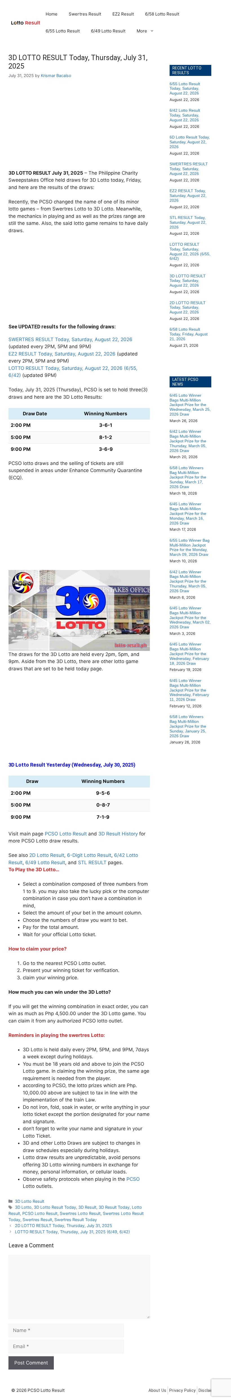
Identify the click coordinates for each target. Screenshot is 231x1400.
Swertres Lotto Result (80, 1213)
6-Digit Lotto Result (89, 855)
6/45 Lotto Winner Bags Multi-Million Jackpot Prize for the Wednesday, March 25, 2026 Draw (190, 404)
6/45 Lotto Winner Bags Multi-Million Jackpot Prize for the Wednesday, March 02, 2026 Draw (190, 617)
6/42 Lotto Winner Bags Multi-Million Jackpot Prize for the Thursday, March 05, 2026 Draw (188, 441)
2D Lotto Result (46, 855)
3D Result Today (114, 1207)
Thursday (68, 389)
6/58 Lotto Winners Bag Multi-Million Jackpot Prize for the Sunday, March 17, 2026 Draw (188, 477)
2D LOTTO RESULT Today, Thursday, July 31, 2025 (63, 1225)
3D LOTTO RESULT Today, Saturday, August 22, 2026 (188, 281)
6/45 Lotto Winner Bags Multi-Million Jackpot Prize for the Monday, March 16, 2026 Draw (188, 513)
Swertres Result (85, 14)
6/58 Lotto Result (162, 14)
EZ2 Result (123, 14)
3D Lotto (23, 1207)
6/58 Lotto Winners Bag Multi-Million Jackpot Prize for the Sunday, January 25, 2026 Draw (188, 726)
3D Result (87, 1207)
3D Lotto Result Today (55, 1207)
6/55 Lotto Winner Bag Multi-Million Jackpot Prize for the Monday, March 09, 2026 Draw (190, 547)
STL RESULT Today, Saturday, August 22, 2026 (188, 222)
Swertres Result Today (75, 1219)
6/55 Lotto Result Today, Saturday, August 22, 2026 (185, 89)
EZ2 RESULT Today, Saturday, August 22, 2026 (61, 354)
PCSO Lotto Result (66, 834)
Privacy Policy (182, 1390)
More (142, 31)
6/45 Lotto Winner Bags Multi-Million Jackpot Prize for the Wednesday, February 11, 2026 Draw (189, 690)
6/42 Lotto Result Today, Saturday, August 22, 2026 (185, 115)
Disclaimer (208, 1390)
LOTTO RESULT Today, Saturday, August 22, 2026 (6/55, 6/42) (190, 251)
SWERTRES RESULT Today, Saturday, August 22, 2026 (70, 339)
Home (51, 14)
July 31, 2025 (67, 173)
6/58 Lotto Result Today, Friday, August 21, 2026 (189, 334)
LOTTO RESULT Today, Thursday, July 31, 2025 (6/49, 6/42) (72, 1231)
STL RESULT (92, 862)
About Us (157, 1390)
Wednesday (87, 765)
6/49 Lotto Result (108, 31)
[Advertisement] (79, 127)
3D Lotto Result (29, 1201)
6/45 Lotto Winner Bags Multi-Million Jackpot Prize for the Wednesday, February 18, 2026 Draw (189, 653)
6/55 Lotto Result (63, 31)
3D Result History (118, 834)
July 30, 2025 (118, 765)
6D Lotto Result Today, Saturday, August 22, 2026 (190, 142)
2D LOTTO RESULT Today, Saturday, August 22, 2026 (188, 307)
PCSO (133, 1179)
